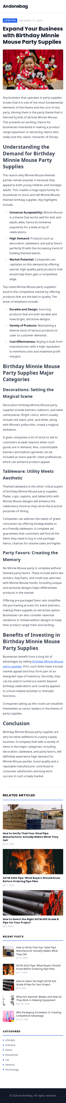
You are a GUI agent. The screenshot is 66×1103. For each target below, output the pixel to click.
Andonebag (15, 6)
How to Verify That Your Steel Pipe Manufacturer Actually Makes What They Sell (30, 837)
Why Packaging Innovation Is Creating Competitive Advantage (38, 1014)
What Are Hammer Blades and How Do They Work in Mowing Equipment (39, 998)
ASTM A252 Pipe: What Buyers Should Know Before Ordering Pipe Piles (31, 879)
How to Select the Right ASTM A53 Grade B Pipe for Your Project (31, 920)
